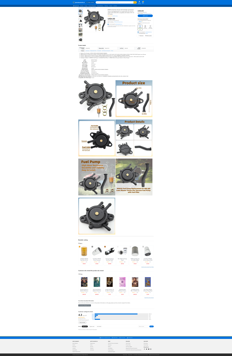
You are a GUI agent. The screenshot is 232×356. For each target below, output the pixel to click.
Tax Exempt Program (111, 351)
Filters (112, 50)
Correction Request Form (84, 305)
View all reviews (82, 322)
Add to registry (149, 35)
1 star (93, 319)
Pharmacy (106, 5)
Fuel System (94, 7)
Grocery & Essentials (92, 5)
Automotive (83, 7)
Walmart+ (92, 348)
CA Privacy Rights (129, 346)
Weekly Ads (130, 337)
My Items (115, 5)
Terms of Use (128, 343)
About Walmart (75, 343)
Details (147, 33)
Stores (91, 344)
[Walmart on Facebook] (144, 349)
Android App (146, 344)
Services (81, 5)
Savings (86, 5)
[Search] (135, 2)
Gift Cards (92, 349)
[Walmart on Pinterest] (151, 349)
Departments (76, 5)
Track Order (123, 337)
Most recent (85, 326)
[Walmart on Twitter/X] (146, 349)
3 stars (93, 316)
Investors (74, 348)
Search (151, 326)
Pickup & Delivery (100, 5)
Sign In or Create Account (105, 337)
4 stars (93, 315)
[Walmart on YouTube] (148, 349)
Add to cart (145, 15)
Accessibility (110, 348)
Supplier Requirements (76, 351)
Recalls (109, 346)
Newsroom (74, 346)
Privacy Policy (128, 344)
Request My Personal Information (131, 348)
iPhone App (146, 343)
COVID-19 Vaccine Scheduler (113, 343)
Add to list (141, 35)
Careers (111, 5)
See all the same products (149, 297)
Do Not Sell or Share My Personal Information (133, 349)
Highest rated (92, 326)
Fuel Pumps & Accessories (106, 50)
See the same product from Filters (147, 267)
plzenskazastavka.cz (119, 24)
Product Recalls (110, 349)
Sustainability (74, 349)
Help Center (115, 337)
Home (79, 7)
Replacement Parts (88, 7)
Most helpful (99, 326)
